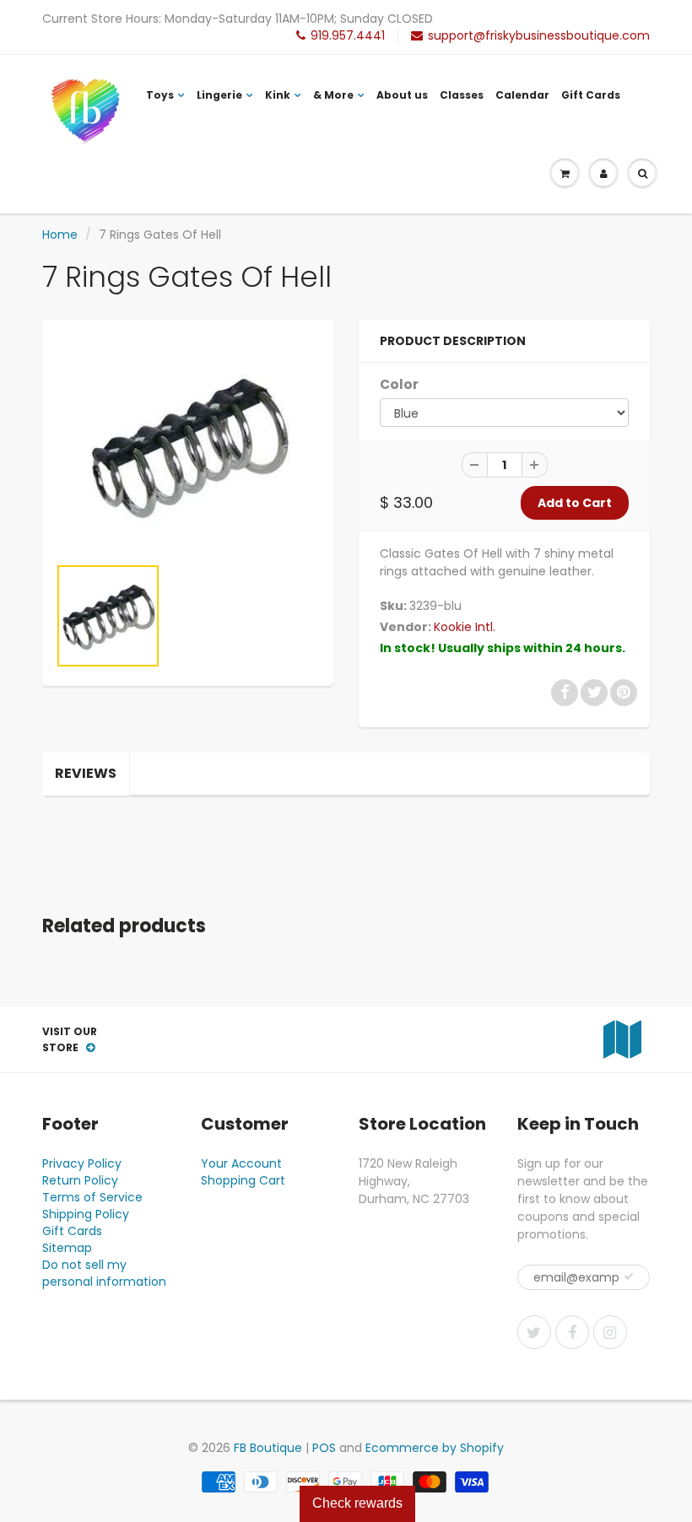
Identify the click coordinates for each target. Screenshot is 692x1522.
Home (60, 234)
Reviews (85, 773)
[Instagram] (610, 1332)
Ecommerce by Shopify (434, 1447)
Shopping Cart (243, 1180)
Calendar (522, 95)
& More (333, 95)
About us (402, 95)
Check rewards (357, 1503)
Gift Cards (590, 95)
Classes (462, 95)
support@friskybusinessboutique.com (539, 35)
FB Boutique (268, 1447)
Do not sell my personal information (104, 1273)
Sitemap (67, 1247)
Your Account (241, 1163)
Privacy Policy (82, 1163)
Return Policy (80, 1180)
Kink (277, 95)
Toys (160, 95)
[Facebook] (572, 1332)
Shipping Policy (85, 1214)
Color (399, 384)
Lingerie (219, 95)
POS (324, 1447)
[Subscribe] (629, 1276)
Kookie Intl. (464, 626)
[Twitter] (534, 1332)
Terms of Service (92, 1197)
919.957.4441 (348, 35)
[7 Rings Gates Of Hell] (187, 445)
